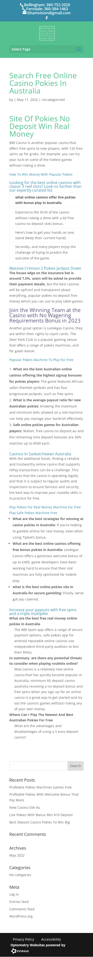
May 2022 (17, 855)
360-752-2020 (58, 4)
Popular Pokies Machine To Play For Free (41, 359)
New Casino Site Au (24, 807)
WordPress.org (21, 916)
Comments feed (22, 909)
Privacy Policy (23, 939)
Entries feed (19, 901)
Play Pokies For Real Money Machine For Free (45, 507)
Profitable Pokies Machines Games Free (40, 787)
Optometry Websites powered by (37, 945)
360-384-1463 (56, 8)
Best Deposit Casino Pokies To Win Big (39, 822)
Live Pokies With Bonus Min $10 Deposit (41, 815)
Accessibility (51, 939)
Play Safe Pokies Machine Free (33, 513)
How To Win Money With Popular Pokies (40, 174)
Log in (14, 894)
